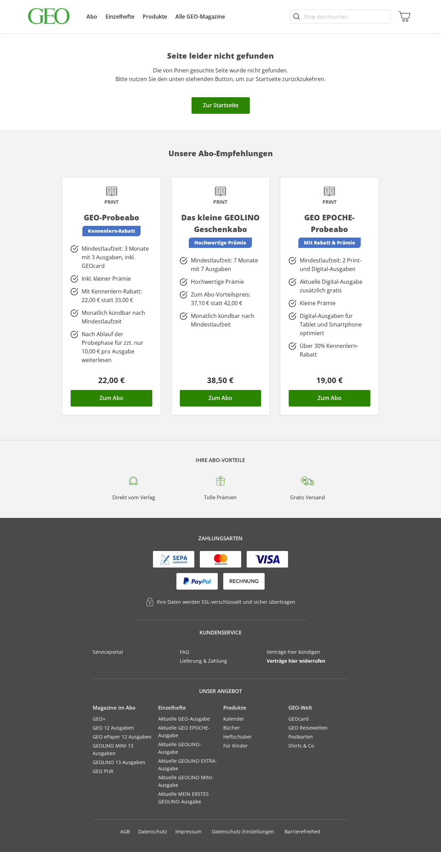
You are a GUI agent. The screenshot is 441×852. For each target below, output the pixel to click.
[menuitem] (91, 16)
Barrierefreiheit (302, 831)
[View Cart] (403, 16)
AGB (125, 831)
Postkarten (300, 736)
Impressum (188, 831)
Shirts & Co (301, 745)
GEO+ (99, 718)
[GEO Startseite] (49, 16)
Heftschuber (237, 736)
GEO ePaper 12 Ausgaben (122, 736)
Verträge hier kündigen (293, 652)
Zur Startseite (220, 105)
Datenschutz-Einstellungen (243, 832)
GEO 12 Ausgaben (113, 727)
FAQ (184, 652)
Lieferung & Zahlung (203, 661)
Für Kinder (235, 745)
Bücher (231, 727)
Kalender (233, 718)
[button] (91, 16)
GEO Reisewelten (308, 727)
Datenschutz (152, 831)
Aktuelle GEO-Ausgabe (184, 718)
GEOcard (298, 718)
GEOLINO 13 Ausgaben (119, 762)
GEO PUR (103, 771)
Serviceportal (108, 652)
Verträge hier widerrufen (296, 661)
